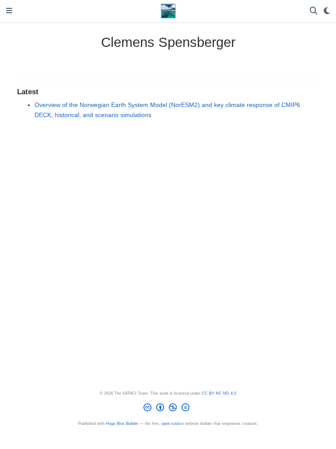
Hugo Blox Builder (122, 423)
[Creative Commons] (168, 408)
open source (172, 423)
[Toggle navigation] (9, 11)
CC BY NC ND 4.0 (219, 393)
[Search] (314, 11)
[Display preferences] (327, 11)
